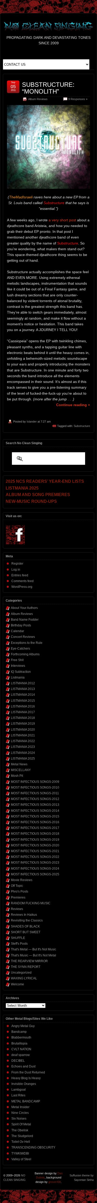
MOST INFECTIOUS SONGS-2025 (35, 874)
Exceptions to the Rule (26, 643)
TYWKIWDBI (20, 1153)
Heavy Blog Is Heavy (26, 1078)
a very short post (62, 220)
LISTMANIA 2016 (23, 706)
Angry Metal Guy (23, 1026)
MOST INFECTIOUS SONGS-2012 (35, 799)
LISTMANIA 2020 (23, 729)
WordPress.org (21, 587)
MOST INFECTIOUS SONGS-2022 (35, 857)
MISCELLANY (21, 770)
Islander (32, 421)
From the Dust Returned (28, 1072)
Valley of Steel (21, 1159)
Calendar (17, 631)
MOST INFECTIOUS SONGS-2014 (35, 811)
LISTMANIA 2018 (23, 718)
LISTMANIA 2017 (23, 712)
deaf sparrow (20, 1055)
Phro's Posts (19, 891)
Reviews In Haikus (24, 915)
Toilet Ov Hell (20, 1142)
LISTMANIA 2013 (23, 689)
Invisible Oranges (23, 1084)
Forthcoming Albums (25, 654)
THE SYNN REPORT (25, 967)
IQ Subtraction (21, 672)
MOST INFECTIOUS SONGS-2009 (35, 782)
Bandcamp (19, 1032)
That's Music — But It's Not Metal (33, 955)
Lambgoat (18, 1089)
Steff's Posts (19, 943)
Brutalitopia (19, 1043)
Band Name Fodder (25, 619)
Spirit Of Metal (21, 1124)
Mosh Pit (17, 776)
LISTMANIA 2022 (23, 741)
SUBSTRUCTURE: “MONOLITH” (48, 88)
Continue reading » (73, 405)
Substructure (82, 426)
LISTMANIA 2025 (23, 758)
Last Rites (18, 1095)
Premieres (18, 897)
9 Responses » (77, 99)
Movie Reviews (21, 880)
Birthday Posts (21, 625)
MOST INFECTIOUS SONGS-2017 (35, 828)
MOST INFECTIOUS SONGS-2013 (35, 805)
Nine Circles (20, 1113)
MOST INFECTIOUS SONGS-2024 (35, 868)
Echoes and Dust (23, 1066)
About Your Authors (24, 608)
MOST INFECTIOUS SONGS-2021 (35, 851)
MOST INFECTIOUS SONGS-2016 (35, 822)
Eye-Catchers (20, 648)
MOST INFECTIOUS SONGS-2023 (35, 862)
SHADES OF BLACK (25, 926)
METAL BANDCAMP (25, 1101)
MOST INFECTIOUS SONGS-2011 (35, 793)
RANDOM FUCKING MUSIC (30, 903)
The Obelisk (19, 1130)
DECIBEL (18, 1060)
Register (17, 563)
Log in (15, 569)
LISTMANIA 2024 (23, 753)
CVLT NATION (21, 1049)
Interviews (18, 666)
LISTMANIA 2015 (23, 701)
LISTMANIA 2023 (23, 747)
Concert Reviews (23, 637)
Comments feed (22, 581)
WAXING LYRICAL (24, 978)
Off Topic (17, 886)
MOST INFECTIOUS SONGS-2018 (35, 833)
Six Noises (18, 1118)
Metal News (19, 764)
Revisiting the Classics (27, 920)
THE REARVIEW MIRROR (29, 961)
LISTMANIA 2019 (23, 723)
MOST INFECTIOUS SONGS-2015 (35, 816)
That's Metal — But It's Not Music (33, 949)
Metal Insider (20, 1107)
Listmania (18, 677)
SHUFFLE (18, 938)
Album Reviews (38, 99)
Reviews (17, 909)
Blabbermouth (21, 1037)
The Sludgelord (22, 1136)
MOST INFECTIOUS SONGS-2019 (35, 839)
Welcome (17, 984)
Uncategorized (21, 972)
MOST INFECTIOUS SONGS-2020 (35, 845)
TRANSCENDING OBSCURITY (33, 1147)
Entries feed (19, 575)
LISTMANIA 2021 (23, 735)
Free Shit (17, 660)
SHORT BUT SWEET (25, 932)
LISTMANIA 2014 (23, 695)
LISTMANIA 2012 (23, 683)
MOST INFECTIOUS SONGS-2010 (35, 787)
